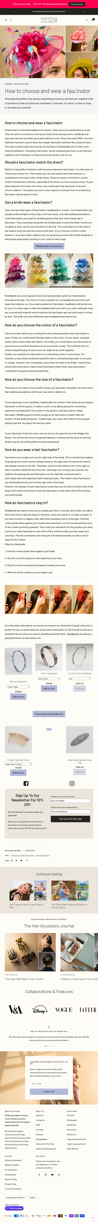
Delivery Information (13, 1160)
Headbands (73, 633)
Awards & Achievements (46, 1149)
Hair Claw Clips (11, 975)
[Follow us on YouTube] (52, 1174)
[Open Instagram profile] (72, 784)
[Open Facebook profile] (26, 784)
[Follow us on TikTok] (59, 1174)
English (32, 1198)
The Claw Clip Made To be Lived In (24, 979)
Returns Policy (11, 1179)
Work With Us (72, 1149)
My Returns (71, 1134)
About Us (40, 1115)
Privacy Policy (10, 1184)
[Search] (11, 20)
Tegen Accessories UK (76, 1139)
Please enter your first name (63, 796)
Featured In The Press (45, 1144)
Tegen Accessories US (76, 1144)
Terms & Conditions (13, 1189)
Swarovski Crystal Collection (49, 714)
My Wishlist (71, 1125)
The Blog (39, 1129)
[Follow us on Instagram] (45, 1174)
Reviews (39, 1134)
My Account (72, 1129)
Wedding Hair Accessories (49, 246)
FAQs (38, 1125)
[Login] (87, 20)
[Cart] (92, 20)
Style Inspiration (42, 855)
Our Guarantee (11, 1170)
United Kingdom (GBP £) (15, 1198)
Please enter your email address (64, 807)
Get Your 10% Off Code (70, 819)
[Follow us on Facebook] (39, 1174)
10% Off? (70, 1115)
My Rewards (72, 1120)
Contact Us (40, 1120)
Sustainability (41, 1139)
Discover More (77, 4)
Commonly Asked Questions (17, 84)
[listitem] (12, 861)
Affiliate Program (12, 1165)
